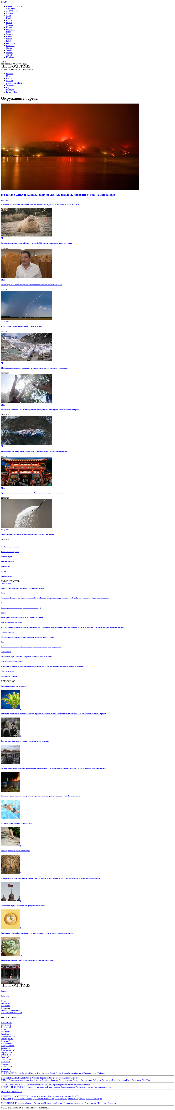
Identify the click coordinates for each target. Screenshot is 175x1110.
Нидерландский (8, 1050)
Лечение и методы (94, 1098)
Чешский (5, 1057)
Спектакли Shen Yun (141, 1080)
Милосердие (102, 1103)
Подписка (5, 1008)
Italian (8, 32)
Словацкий (6, 1059)
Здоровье (10, 85)
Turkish (9, 55)
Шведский (5, 1048)
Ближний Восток (29, 1073)
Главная (9, 74)
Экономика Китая (109, 1080)
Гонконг (76, 1080)
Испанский (6, 1027)
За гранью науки (68, 1087)
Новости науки (53, 1087)
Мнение (9, 80)
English (9, 20)
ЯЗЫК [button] (4, 2)
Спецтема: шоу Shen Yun (69, 1096)
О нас (3, 1001)
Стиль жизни (90, 1103)
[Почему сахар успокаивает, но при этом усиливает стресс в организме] (26, 527)
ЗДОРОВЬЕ (6, 1098)
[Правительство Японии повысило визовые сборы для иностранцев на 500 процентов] (26, 485)
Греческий (5, 1069)
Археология (81, 1087)
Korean (9, 36)
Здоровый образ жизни (22, 1098)
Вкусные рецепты (59, 1098)
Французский (7, 1039)
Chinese (9, 13)
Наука (8, 87)
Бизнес (29, 1085)
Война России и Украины (36, 1078)
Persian (9, 39)
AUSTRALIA (12, 11)
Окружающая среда (102, 1087)
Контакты (5, 1003)
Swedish (9, 52)
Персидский (6, 1066)
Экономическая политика (78, 1085)
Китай (9, 78)
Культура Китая (124, 1080)
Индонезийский (8, 1036)
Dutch (8, 18)
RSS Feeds (5, 1006)
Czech (8, 16)
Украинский (6, 1052)
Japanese (9, 34)
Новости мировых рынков (55, 1085)
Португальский (7, 1045)
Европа (18, 1073)
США (11, 1073)
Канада (86, 1073)
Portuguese (10, 43)
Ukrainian (10, 57)
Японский (5, 1032)
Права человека (65, 1080)
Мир (8, 76)
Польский (5, 1062)
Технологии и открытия (36, 1087)
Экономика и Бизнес (15, 83)
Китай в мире (36, 1080)
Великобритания (75, 1073)
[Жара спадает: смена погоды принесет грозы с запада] (26, 319)
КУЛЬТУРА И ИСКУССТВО (14, 1096)
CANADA (10, 9)
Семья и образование (64, 1103)
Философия (79, 1103)
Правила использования (11, 1012)
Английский (6, 1022)
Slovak (9, 48)
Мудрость (112, 1103)
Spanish (9, 50)
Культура (10, 90)
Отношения (39, 1103)
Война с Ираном (55, 1078)
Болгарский (6, 1071)
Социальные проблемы (19, 1080)
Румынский (6, 1055)
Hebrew (9, 27)
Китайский (6, 1025)
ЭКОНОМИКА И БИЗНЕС (13, 1085)
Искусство (31, 1096)
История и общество (24, 1103)
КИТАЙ (4, 1080)
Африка (93, 1073)
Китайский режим (50, 1080)
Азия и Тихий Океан (52, 1073)
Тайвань (101, 1073)
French (9, 22)
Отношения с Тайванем (90, 1080)
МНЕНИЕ (5, 1092)
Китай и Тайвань (70, 1078)
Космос (90, 1087)
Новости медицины (76, 1098)
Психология (49, 1103)
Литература (53, 1096)
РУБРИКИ (5, 542)
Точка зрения (16, 1092)
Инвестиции (37, 1085)
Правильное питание (42, 1098)
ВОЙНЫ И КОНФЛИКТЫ (13, 1078)
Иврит (4, 1029)
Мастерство (42, 1096)
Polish (8, 41)
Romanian (10, 46)
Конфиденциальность (10, 1010)
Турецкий (5, 1064)
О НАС (4, 61)
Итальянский (7, 1043)
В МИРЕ (5, 1073)
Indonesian (10, 29)
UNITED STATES (14, 6)
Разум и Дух (11, 92)
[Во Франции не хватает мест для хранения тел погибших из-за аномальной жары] (26, 277)
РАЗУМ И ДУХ (8, 1103)
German (9, 25)
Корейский (6, 1034)
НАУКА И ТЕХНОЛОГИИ (13, 1087)
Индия (65, 1073)
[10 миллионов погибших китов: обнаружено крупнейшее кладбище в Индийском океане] (26, 444)
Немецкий (5, 1041)
